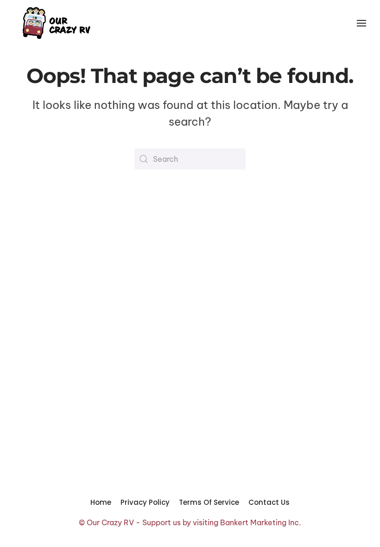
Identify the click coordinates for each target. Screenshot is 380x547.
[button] (361, 23)
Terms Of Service (209, 502)
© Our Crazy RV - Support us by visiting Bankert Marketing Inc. (190, 522)
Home (100, 502)
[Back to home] (55, 23)
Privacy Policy (145, 502)
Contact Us (269, 502)
